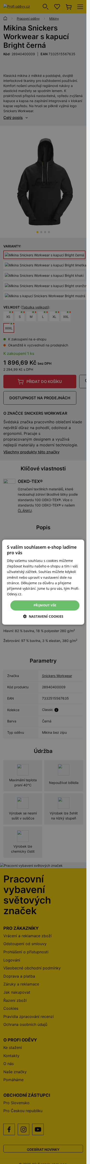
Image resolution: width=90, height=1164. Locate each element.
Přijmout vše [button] (45, 605)
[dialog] (43, 582)
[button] (43, 616)
